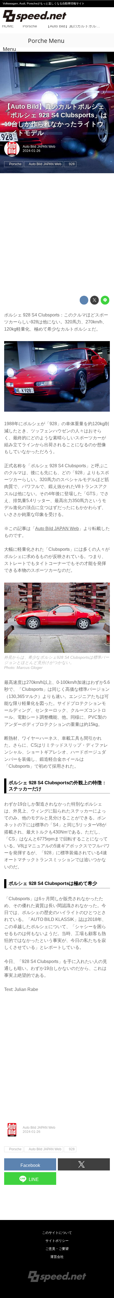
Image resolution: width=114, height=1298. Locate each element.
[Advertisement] (57, 235)
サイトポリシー (57, 1241)
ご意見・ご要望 (57, 1249)
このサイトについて (57, 1233)
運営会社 (57, 1257)
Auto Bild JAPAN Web (39, 147)
